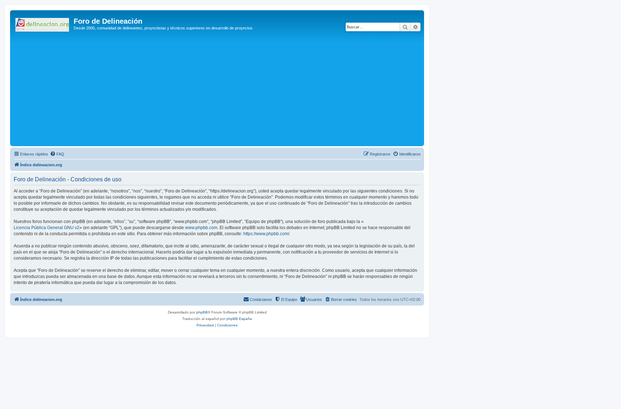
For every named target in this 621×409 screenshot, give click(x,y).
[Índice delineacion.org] (43, 23)
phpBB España (239, 319)
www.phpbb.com (201, 227)
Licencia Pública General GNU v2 (46, 227)
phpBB (202, 312)
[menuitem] (57, 154)
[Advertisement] (227, 90)
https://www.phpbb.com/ (266, 233)
